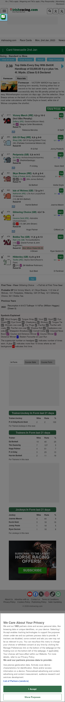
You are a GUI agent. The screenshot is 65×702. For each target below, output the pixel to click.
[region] (32, 657)
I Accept (32, 688)
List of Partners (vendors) (16, 680)
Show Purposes (32, 697)
